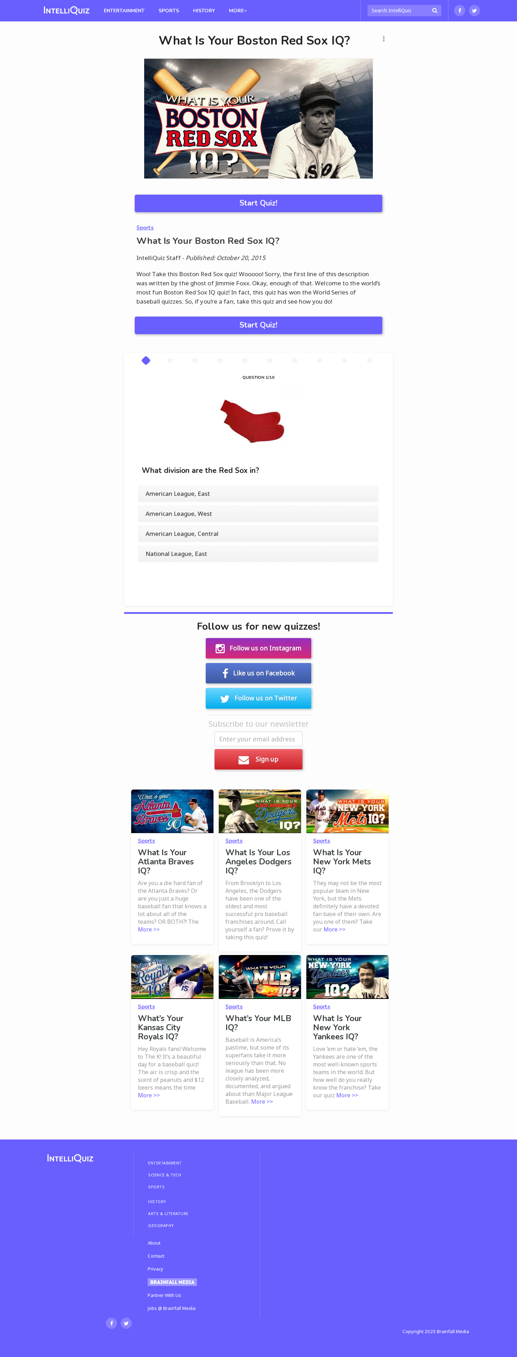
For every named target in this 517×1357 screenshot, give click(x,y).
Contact (156, 1256)
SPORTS (156, 1186)
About (154, 1243)
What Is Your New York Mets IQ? (342, 861)
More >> (149, 929)
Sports (169, 10)
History (204, 10)
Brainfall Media (453, 1331)
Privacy (155, 1269)
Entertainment (124, 10)
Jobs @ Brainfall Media (172, 1308)
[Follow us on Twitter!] (474, 10)
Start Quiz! (258, 203)
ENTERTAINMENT (165, 1163)
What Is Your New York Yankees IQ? (337, 1027)
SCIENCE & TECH (164, 1174)
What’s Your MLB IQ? (258, 1023)
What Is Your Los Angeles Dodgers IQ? (258, 861)
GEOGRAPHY (161, 1225)
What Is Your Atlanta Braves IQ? (166, 861)
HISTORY (157, 1201)
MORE (236, 10)
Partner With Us (164, 1295)
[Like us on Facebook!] (459, 10)
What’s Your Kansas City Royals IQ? (161, 1027)
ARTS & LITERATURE (168, 1213)
